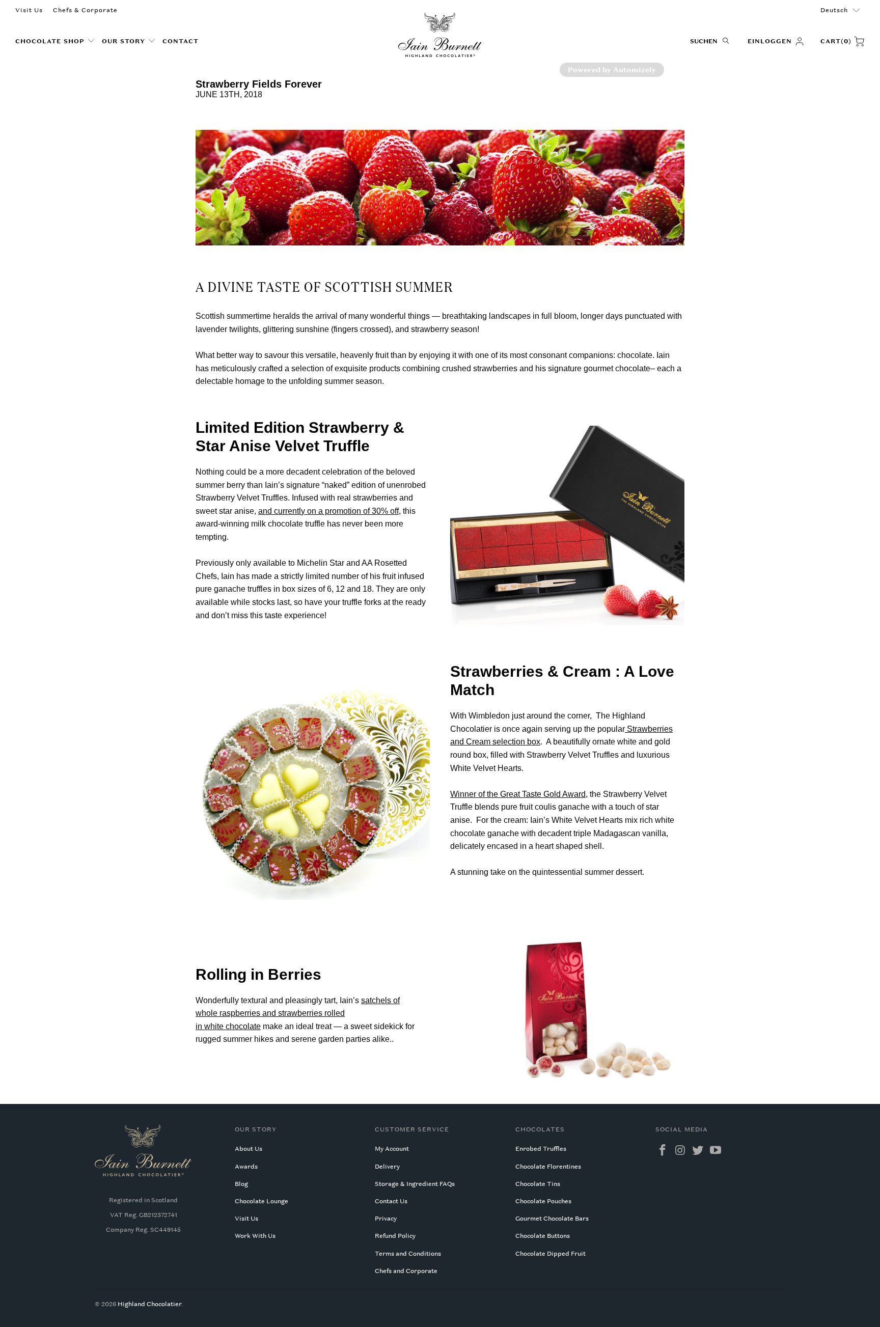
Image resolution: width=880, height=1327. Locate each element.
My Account (392, 1149)
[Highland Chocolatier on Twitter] (698, 1150)
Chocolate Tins (537, 1184)
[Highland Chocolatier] (440, 35)
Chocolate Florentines (548, 1167)
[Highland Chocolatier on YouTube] (716, 1150)
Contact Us (391, 1201)
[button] (55, 41)
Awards (246, 1167)
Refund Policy (395, 1236)
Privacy (386, 1218)
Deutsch (834, 10)
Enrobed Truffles (540, 1149)
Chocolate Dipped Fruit (550, 1254)
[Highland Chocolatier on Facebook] (663, 1150)
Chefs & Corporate (85, 10)
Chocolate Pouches (543, 1201)
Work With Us (255, 1236)
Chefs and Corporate (406, 1271)
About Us (248, 1149)
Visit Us (29, 10)
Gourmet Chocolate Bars (552, 1218)
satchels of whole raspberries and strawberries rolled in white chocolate (298, 1013)
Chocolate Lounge (261, 1201)
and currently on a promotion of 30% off (328, 511)
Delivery (387, 1167)
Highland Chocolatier (149, 1304)
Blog (241, 1184)
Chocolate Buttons (542, 1236)
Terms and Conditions (408, 1254)
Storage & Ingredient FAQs (415, 1184)
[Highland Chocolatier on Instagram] (680, 1150)
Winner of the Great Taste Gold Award (518, 794)
